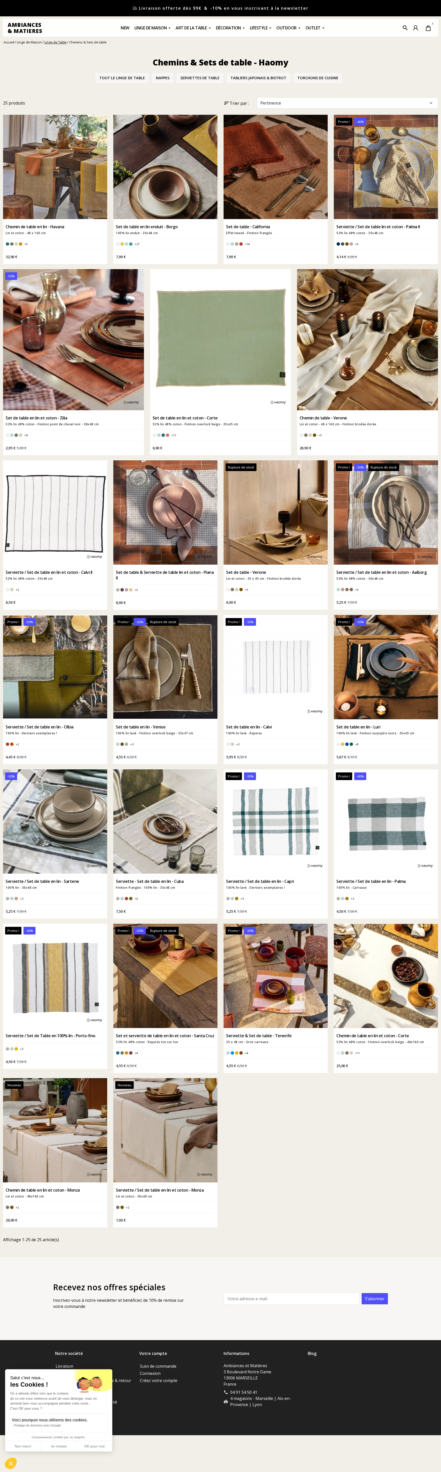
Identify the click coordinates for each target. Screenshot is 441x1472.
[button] (405, 28)
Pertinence (347, 103)
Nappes (162, 77)
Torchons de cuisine (317, 77)
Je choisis (59, 1446)
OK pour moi (94, 1446)
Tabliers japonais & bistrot (258, 77)
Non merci (23, 1446)
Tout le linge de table (122, 77)
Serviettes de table (199, 77)
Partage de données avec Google (37, 1425)
